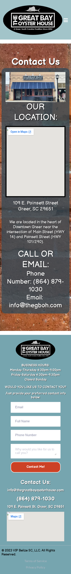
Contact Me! (35, 467)
